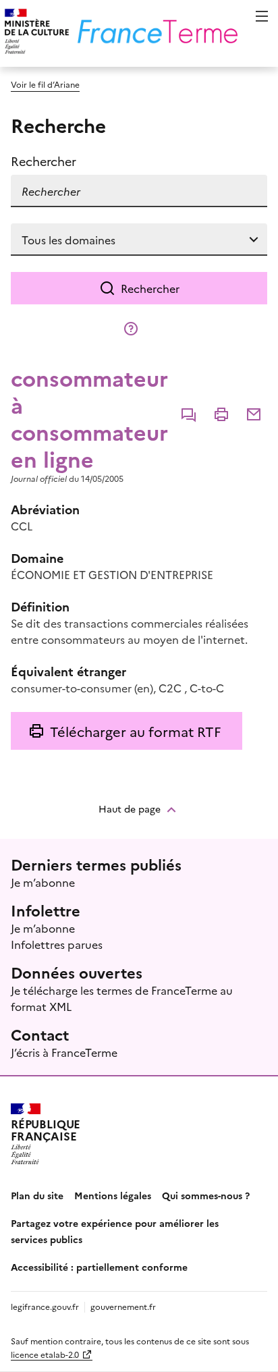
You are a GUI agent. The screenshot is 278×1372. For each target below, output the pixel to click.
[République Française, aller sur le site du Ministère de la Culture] (35, 33)
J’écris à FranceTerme (64, 1052)
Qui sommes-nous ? (206, 1195)
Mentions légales (112, 1195)
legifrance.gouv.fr (45, 1306)
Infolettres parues (57, 944)
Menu (261, 16)
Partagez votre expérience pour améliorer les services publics (115, 1231)
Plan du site (37, 1195)
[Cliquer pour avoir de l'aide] (131, 329)
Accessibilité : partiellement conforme (99, 1266)
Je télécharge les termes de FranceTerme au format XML (122, 998)
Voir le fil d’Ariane (45, 84)
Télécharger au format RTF (135, 730)
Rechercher (150, 288)
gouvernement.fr (123, 1306)
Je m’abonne (43, 882)
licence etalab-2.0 (45, 1354)
